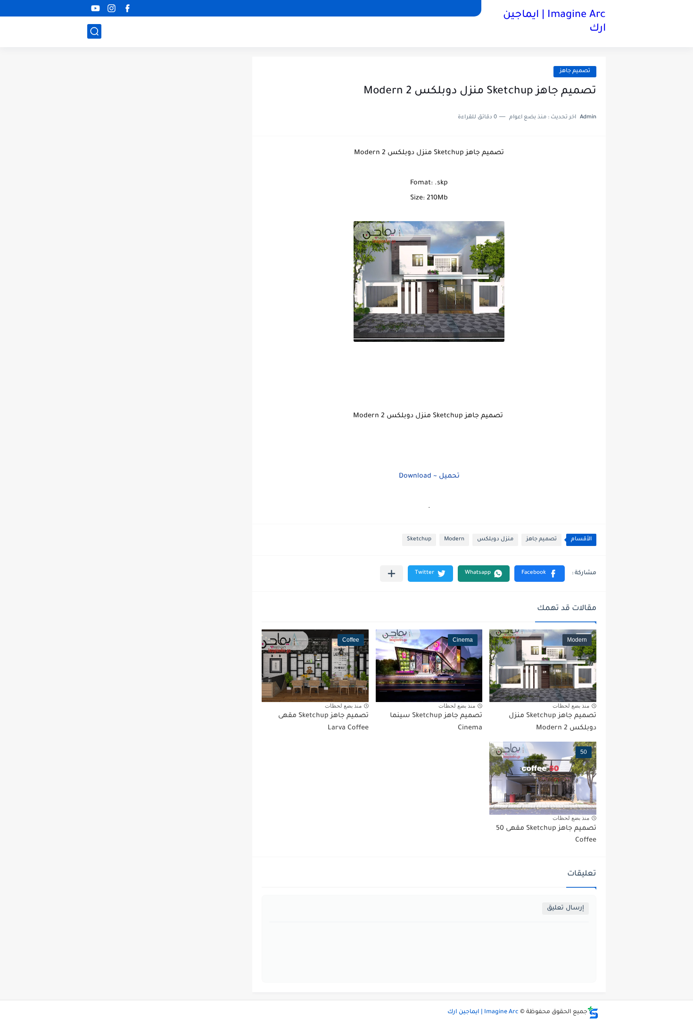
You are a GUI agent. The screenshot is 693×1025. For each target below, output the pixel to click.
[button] (539, 573)
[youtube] (95, 8)
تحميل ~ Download (429, 476)
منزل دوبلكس (495, 540)
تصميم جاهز (575, 71)
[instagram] (111, 8)
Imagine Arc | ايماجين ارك (554, 22)
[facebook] (127, 8)
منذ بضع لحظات (571, 706)
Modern (454, 540)
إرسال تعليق (565, 908)
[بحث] (94, 31)
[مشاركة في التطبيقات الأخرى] (391, 573)
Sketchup (419, 540)
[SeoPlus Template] (593, 1012)
